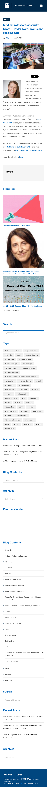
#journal (35, 390)
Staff (7, 669)
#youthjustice (9, 429)
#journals (8, 394)
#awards (8, 550)
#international (9, 390)
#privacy (29, 403)
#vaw (7, 424)
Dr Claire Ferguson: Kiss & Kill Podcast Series (20, 461)
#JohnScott (23, 390)
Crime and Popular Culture (15, 591)
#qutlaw (31, 407)
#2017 (7, 351)
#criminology (27, 364)
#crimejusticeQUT (11, 364)
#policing (18, 403)
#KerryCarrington (11, 398)
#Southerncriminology (12, 420)
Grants (9, 568)
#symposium (29, 420)
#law (23, 398)
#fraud (38, 381)
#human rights (24, 385)
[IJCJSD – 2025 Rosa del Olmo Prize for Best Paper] (23, 289)
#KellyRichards (22, 394)
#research (24, 411)
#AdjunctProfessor (31, 351)
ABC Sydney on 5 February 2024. (28, 150)
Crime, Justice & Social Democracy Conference (22, 606)
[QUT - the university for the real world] (8, 5)
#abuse (17, 351)
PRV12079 (25, 779)
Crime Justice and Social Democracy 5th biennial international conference (22, 598)
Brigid (8, 38)
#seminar (8, 416)
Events (7, 612)
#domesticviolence (11, 372)
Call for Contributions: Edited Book (16, 226)
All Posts (8, 562)
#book (19, 355)
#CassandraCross (32, 355)
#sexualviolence (22, 416)
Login (9, 774)
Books (9, 647)
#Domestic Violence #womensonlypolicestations (21, 377)
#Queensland (9, 407)
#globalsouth (9, 385)
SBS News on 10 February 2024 (18, 147)
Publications (9, 641)
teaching (8, 680)
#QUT (21, 407)
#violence (27, 424)
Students (8, 675)
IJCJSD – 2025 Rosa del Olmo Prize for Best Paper (22, 306)
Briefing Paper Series (13, 579)
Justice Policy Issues (13, 623)
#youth (38, 424)
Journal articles (12, 661)
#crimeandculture (25, 359)
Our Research (10, 635)
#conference (9, 359)
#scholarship (37, 411)
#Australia (8, 355)
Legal (19, 774)
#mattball (33, 398)
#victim (16, 424)
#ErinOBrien (9, 381)
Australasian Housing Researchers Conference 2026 (23, 446)
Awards (8, 573)
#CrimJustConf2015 (28, 368)
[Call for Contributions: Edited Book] (23, 209)
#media (7, 403)
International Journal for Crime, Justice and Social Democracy (24, 654)
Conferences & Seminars (14, 585)
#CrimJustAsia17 (10, 368)
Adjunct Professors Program (16, 556)
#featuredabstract (25, 381)
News (6, 19)
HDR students (10, 617)
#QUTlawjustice (10, 411)
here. (21, 157)
